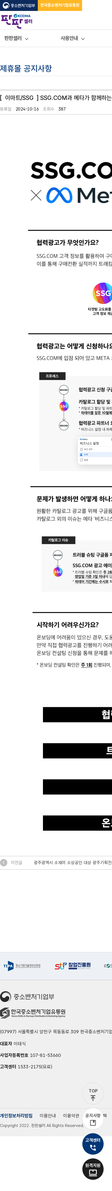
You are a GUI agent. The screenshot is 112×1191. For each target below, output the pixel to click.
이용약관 (71, 1115)
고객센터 (93, 1140)
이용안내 (48, 1115)
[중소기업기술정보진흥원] (21, 966)
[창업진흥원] (72, 966)
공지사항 (93, 1115)
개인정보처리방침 (16, 1115)
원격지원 (93, 1165)
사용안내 (69, 38)
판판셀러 (13, 38)
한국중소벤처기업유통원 (60, 5)
